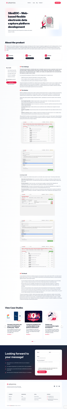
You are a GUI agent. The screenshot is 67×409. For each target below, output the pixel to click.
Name (38, 352)
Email (50, 352)
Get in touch (58, 2)
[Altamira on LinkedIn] (54, 386)
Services (29, 2)
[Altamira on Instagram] (57, 386)
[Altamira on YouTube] (59, 386)
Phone (38, 356)
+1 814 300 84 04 (51, 397)
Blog (37, 2)
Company (40, 2)
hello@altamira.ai (51, 396)
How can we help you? (41, 360)
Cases (34, 2)
